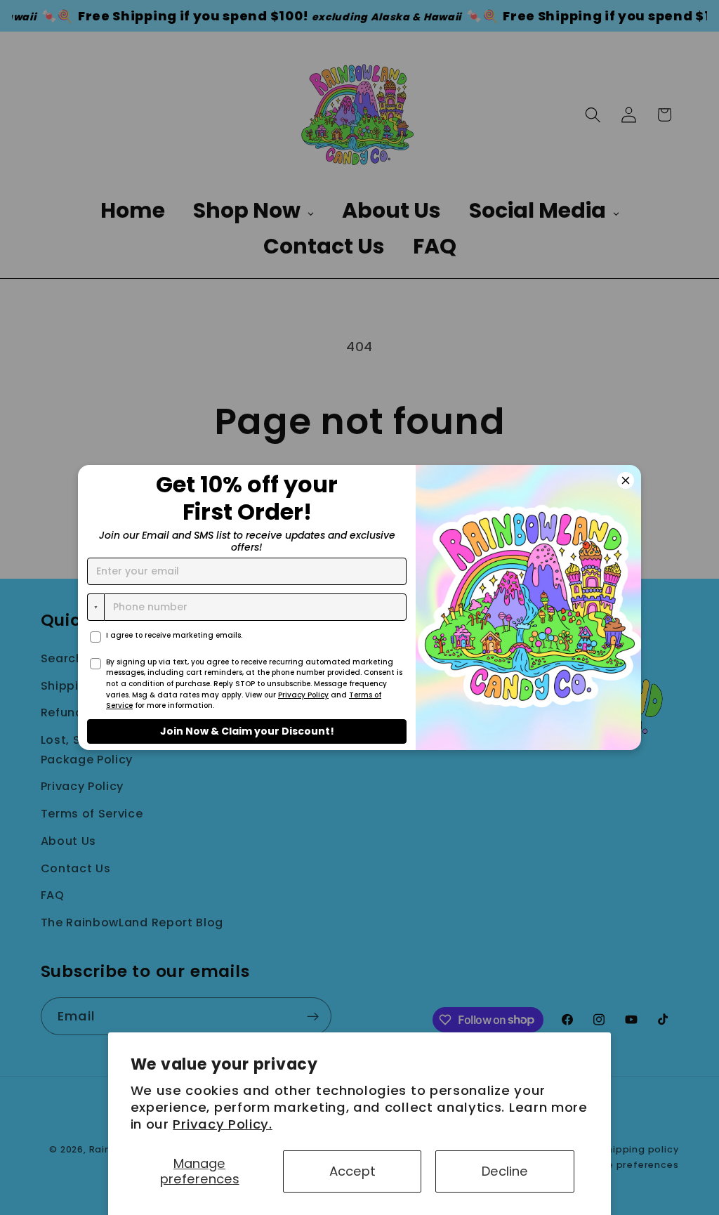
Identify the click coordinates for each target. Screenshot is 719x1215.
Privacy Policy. (222, 1124)
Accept (352, 1171)
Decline (505, 1171)
